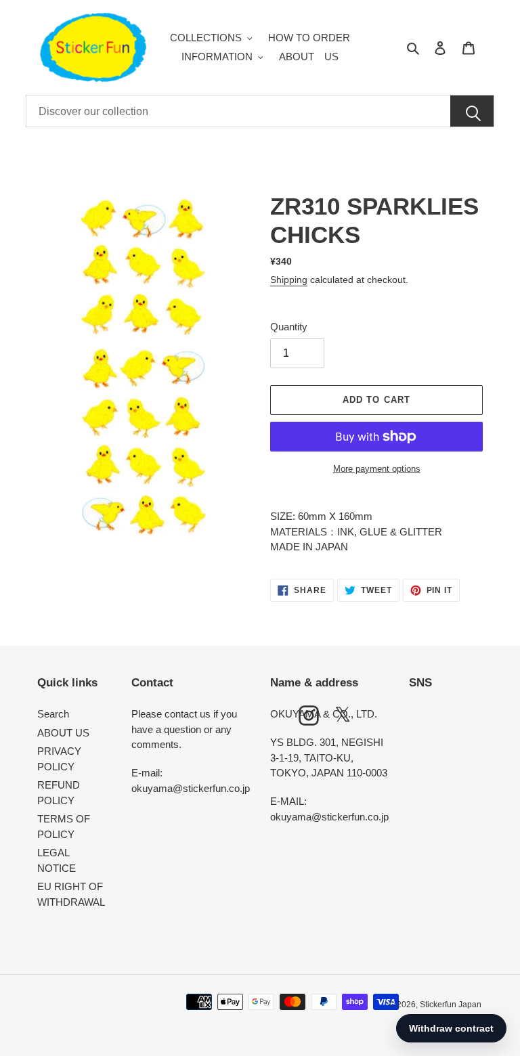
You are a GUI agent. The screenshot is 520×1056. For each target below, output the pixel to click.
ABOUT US (63, 733)
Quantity (288, 326)
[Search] (472, 111)
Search (53, 714)
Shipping (288, 279)
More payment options (376, 469)
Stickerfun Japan (450, 1004)
